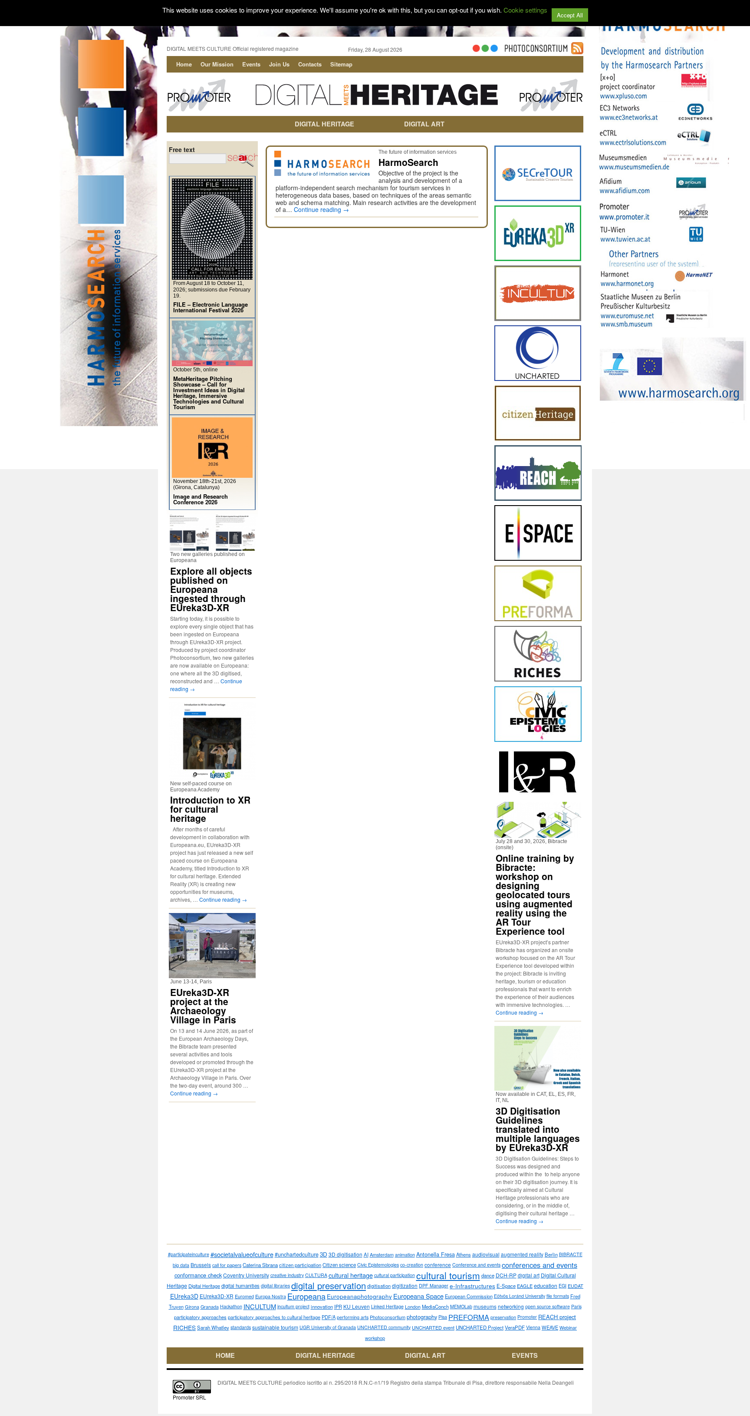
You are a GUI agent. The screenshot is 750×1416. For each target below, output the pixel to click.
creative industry (287, 1275)
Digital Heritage (204, 1285)
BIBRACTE (570, 1254)
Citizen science (339, 1264)
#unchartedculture (297, 1254)
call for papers (226, 1264)
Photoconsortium (387, 1316)
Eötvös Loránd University (519, 1296)
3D (323, 1254)
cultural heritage (351, 1275)
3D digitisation (345, 1254)
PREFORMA (468, 1317)
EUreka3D (184, 1296)
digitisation (379, 1285)
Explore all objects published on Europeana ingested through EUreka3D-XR (211, 589)
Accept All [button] (570, 15)
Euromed (244, 1296)
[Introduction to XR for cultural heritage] (212, 776)
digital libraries (275, 1285)
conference (437, 1264)
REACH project (557, 1317)
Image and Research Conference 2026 (200, 499)
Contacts (310, 64)
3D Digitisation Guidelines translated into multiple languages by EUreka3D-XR (538, 1129)
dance (487, 1275)
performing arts (352, 1316)
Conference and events (476, 1264)
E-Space (506, 1285)
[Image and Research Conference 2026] (212, 474)
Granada (210, 1306)
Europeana (306, 1296)
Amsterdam (382, 1254)
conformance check (198, 1275)
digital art (528, 1275)
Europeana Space (418, 1295)
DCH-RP (506, 1275)
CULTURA (316, 1275)
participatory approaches (200, 1316)
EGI (562, 1285)
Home (184, 64)
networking (511, 1306)
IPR (338, 1306)
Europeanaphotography (359, 1296)
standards (240, 1327)
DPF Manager (433, 1285)
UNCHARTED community (384, 1327)
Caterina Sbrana (260, 1264)
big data (181, 1264)
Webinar (568, 1327)
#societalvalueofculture (242, 1254)
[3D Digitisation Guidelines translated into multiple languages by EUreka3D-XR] (537, 1087)
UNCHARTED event (433, 1327)
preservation (503, 1316)
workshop (375, 1337)
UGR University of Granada (327, 1327)
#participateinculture (188, 1254)
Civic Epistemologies (378, 1264)
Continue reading (321, 209)
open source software (547, 1306)
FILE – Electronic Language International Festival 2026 (210, 307)
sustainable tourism (275, 1327)
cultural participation (394, 1275)
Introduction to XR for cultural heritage (210, 808)
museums (485, 1306)
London (413, 1306)
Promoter (527, 1316)
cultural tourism (448, 1275)
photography (422, 1317)
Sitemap (341, 64)
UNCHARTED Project (479, 1327)
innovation (322, 1306)
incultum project (293, 1306)
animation (405, 1254)
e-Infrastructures (472, 1285)
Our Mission (217, 64)
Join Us (279, 64)
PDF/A (329, 1316)
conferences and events (539, 1265)
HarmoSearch (408, 162)
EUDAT (575, 1285)
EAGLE (525, 1285)
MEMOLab (461, 1306)
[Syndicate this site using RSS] (577, 50)
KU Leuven (356, 1306)
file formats (557, 1296)
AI (366, 1254)
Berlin (551, 1254)
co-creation (411, 1264)
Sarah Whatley (213, 1327)
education (545, 1286)
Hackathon (231, 1306)
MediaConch (435, 1306)
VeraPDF (515, 1327)
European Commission (469, 1296)
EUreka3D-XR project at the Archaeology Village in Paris (203, 1006)
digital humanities (240, 1285)
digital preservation (328, 1285)
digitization (405, 1285)
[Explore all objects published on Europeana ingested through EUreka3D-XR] (212, 547)
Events (251, 64)
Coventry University (246, 1275)
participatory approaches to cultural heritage (274, 1316)
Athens (463, 1254)
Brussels (201, 1264)
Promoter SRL (189, 1397)
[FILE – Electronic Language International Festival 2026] (212, 276)
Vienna (533, 1327)
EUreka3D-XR (217, 1296)
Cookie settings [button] (525, 9)
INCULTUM (259, 1306)
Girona (192, 1306)
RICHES (184, 1327)
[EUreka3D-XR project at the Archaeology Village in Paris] (212, 974)
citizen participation (300, 1264)
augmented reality (522, 1254)
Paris (576, 1306)
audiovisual (486, 1254)
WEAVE (550, 1327)
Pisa (442, 1316)
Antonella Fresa (435, 1254)
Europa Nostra (270, 1296)
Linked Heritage (387, 1306)
